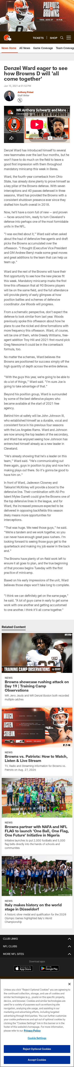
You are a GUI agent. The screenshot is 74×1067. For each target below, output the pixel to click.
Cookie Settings (37, 1038)
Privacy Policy (32, 1030)
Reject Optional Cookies (37, 1048)
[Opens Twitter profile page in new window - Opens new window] (20, 100)
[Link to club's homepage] (7, 36)
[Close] (69, 984)
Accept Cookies (37, 1059)
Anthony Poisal (25, 92)
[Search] (61, 37)
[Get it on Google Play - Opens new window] (49, 970)
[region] (37, 1023)
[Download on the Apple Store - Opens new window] (23, 969)
